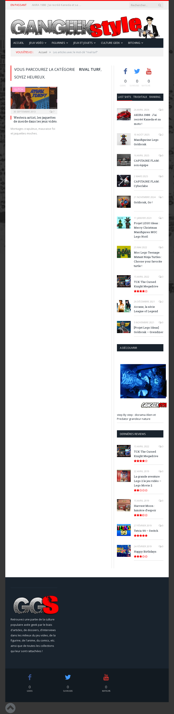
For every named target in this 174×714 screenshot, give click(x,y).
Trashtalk (140, 97)
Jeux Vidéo (36, 43)
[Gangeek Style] (87, 24)
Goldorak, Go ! (143, 202)
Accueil (18, 43)
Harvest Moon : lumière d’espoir (145, 508)
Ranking (154, 97)
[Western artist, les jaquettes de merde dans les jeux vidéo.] (34, 99)
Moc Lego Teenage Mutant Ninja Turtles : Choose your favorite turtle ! (148, 259)
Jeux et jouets (83, 43)
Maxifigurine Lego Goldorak (49, 5)
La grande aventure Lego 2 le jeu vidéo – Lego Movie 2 (147, 481)
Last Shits (124, 97)
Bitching (134, 43)
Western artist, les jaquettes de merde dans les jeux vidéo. (35, 119)
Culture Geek (110, 43)
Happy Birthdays (145, 551)
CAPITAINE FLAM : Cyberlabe (147, 184)
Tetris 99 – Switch (146, 531)
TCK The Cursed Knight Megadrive (146, 284)
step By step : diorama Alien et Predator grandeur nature (136, 417)
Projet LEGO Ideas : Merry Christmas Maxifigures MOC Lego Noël (146, 229)
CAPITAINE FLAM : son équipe (147, 163)
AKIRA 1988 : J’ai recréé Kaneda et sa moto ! (147, 119)
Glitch (18, 89)
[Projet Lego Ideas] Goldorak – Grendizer (148, 330)
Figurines (58, 43)
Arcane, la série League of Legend (146, 309)
